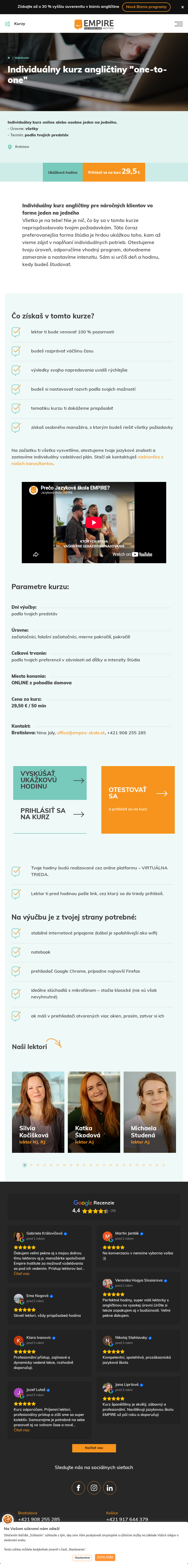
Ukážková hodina (62, 173)
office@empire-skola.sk (81, 733)
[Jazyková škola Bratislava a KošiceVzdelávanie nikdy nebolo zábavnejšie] (9, 58)
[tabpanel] (38, 1112)
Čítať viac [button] (22, 1274)
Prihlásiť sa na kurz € (114, 172)
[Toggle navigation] (178, 24)
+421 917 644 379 (127, 1519)
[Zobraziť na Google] (19, 1236)
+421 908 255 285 (39, 1519)
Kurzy (19, 24)
